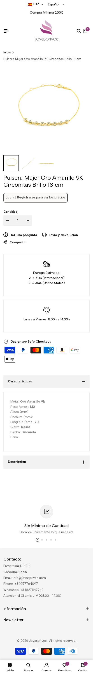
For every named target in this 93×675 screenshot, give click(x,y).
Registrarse (26, 197)
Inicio (7, 52)
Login (10, 197)
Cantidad (10, 212)
